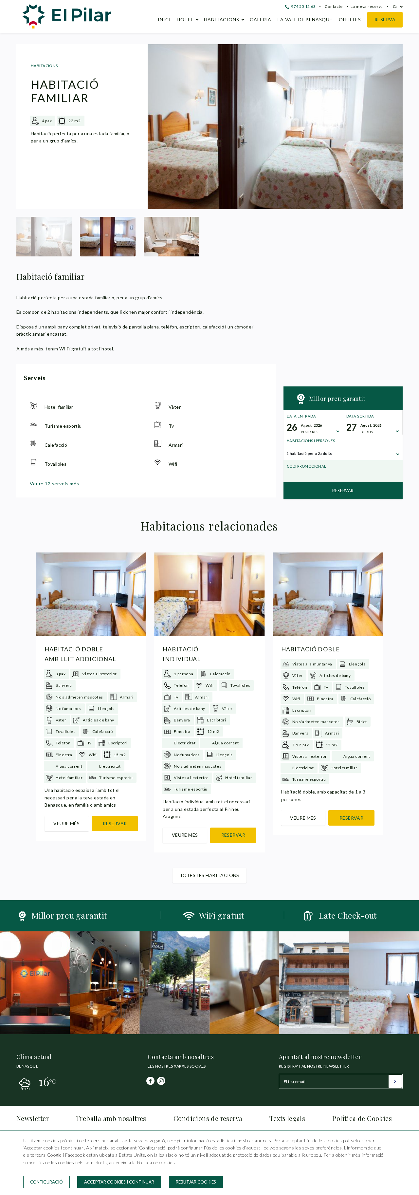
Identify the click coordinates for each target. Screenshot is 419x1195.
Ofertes (350, 19)
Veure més (66, 823)
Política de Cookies (362, 1118)
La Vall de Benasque (305, 19)
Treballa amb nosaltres (111, 1118)
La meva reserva (367, 6)
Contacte (334, 6)
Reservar (343, 490)
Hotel (185, 19)
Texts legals (287, 1118)
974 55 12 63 (303, 6)
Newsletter (32, 1118)
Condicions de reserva (207, 1118)
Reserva (384, 19)
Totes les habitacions (209, 875)
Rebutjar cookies (196, 1182)
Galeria (260, 19)
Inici (164, 19)
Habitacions (221, 19)
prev (157, 127)
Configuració (46, 1182)
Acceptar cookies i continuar (119, 1182)
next (393, 127)
